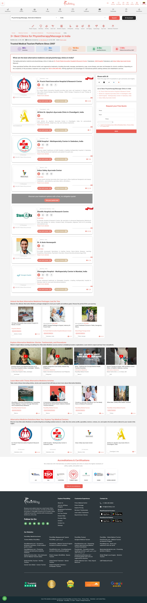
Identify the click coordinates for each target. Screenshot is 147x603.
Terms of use (110, 124)
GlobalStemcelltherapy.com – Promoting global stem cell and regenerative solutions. (83, 556)
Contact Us (61, 523)
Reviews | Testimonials (81, 510)
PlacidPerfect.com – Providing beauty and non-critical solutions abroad (60, 550)
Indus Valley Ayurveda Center (107, 98)
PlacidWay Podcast (80, 537)
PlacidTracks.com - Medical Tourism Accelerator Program (110, 540)
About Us (60, 503)
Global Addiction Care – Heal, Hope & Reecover (85, 561)
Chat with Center (43, 101)
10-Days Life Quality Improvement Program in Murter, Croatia (25, 323)
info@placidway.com (109, 506)
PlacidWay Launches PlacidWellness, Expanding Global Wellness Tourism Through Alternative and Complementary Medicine (26, 404)
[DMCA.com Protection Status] (70, 584)
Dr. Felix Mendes (43, 40)
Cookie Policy (105, 126)
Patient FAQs (61, 516)
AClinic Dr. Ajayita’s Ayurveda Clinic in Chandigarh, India (115, 93)
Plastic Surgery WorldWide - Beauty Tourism (59, 555)
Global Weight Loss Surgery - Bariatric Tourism (111, 555)
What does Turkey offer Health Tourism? (119, 402)
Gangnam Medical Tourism (82, 539)
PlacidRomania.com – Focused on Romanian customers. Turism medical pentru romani (35, 545)
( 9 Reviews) (23, 155)
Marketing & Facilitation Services (65, 510)
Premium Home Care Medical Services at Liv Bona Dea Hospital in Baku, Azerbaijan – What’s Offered (25, 367)
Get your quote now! (52, 200)
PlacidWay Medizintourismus (32, 536)
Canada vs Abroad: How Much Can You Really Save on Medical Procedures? (88, 403)
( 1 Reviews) (23, 285)
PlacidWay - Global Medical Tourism (110, 537)
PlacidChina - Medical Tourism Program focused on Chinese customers (60, 544)
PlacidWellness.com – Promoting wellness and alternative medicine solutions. (34, 551)
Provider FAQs (62, 518)
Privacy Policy (130, 124)
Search (114, 18)
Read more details (43, 95)
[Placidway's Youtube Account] (34, 523)
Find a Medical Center (81, 503)
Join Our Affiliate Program (63, 506)
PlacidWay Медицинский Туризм (59, 537)
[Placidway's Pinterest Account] (38, 523)
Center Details (60, 101)
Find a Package (79, 505)
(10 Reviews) (85, 449)
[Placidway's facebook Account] (25, 523)
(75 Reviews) (21, 449)
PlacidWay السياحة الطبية (56, 539)
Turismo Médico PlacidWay (32, 539)
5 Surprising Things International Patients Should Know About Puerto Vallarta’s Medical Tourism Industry (56, 404)
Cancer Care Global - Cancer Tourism (35, 564)
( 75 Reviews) (23, 95)
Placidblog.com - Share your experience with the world (108, 544)
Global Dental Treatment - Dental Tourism (59, 561)
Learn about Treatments (82, 512)
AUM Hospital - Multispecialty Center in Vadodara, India (115, 95)
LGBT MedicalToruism (106, 560)
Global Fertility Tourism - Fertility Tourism (33, 561)
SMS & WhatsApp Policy (120, 124)
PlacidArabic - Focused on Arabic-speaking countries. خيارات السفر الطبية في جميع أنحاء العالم (85, 551)
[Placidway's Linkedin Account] (47, 523)
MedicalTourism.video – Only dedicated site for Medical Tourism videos (35, 555)
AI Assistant (129, 18)
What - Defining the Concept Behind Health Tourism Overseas (87, 367)
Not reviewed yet (17, 125)
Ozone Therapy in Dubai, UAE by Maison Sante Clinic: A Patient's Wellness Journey (120, 367)
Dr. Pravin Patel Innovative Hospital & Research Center (114, 91)
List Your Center (62, 513)
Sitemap (60, 525)
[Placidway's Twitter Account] (30, 523)
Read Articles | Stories (81, 515)
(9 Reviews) (53, 449)
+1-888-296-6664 (108, 503)
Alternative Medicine (37, 33)
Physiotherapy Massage (53, 33)
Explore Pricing (79, 507)
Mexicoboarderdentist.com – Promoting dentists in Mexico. (111, 550)
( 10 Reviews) (23, 184)
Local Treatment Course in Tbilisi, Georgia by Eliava (88, 326)
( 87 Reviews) (23, 225)
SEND (116, 131)
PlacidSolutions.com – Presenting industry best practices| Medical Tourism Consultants (84, 545)
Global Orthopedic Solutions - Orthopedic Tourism (58, 565)
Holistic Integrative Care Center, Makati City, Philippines (56, 367)
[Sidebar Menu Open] (2, 3)
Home (13, 33)
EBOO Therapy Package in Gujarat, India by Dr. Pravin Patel (57, 326)
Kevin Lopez (63, 40)
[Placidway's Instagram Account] (43, 523)
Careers (60, 520)
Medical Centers (23, 33)
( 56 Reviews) (23, 256)
